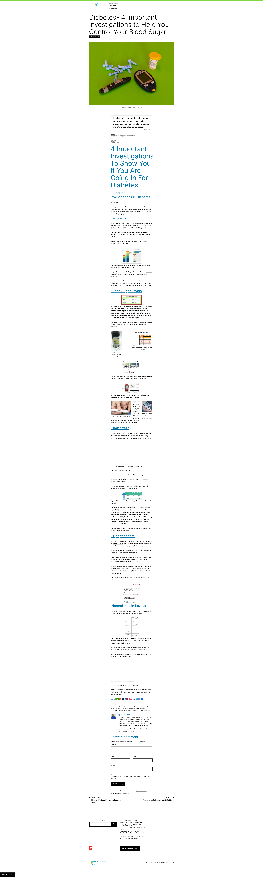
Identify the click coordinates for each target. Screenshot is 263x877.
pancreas (134, 710)
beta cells (117, 708)
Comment (114, 744)
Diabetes (121, 706)
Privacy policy (150, 862)
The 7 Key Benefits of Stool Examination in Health (132, 828)
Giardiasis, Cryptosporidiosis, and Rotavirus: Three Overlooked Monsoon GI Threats (132, 833)
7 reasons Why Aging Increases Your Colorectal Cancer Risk (130, 824)
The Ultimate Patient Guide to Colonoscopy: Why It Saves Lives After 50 (132, 821)
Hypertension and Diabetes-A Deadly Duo (130, 308)
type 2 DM (140, 710)
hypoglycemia (114, 710)
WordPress (170, 862)
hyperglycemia (143, 708)
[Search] (113, 824)
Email (134, 756)
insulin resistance (126, 710)
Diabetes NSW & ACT (114, 681)
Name (112, 756)
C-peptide (123, 708)
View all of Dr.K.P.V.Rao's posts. (126, 731)
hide (114, 134)
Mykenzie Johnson (131, 107)
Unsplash (140, 107)
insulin (120, 710)
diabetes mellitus (130, 708)
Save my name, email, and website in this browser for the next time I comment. (131, 777)
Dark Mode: (6, 875)
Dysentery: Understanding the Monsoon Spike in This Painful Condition (131, 837)
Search (103, 820)
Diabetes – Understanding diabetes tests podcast (126, 681)
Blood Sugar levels (129, 706)
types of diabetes (147, 710)
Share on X (147, 130)
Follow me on (130, 849)
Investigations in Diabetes (145, 706)
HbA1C (137, 708)
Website (113, 765)
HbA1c (136, 706)
